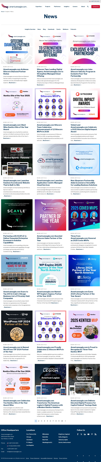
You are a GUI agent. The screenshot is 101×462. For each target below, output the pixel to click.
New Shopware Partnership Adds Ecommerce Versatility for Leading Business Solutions (84, 182)
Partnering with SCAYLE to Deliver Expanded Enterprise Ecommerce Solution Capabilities (15, 239)
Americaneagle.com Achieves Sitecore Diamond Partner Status (15, 71)
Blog (44, 29)
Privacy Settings (63, 458)
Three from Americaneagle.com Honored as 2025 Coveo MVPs (83, 238)
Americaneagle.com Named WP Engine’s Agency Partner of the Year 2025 (49, 294)
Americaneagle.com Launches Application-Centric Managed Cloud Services (50, 182)
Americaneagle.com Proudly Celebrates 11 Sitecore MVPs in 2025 (50, 349)
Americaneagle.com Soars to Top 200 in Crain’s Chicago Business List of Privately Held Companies (16, 295)
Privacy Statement (34, 458)
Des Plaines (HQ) (31, 434)
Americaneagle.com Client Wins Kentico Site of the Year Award (15, 127)
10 (62, 421)
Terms (27, 458)
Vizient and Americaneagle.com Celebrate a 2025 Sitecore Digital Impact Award (84, 128)
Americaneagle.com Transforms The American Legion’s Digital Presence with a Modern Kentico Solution (50, 404)
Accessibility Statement (46, 458)
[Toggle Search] (88, 6)
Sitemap (56, 458)
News (39, 29)
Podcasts (73, 29)
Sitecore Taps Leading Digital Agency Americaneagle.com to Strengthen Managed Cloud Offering (50, 72)
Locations (30, 430)
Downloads (51, 29)
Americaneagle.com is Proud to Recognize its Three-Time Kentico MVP (84, 349)
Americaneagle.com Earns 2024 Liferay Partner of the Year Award (83, 294)
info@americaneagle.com (14, 451)
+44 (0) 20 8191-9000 (14, 446)
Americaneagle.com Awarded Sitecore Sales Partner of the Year (49, 238)
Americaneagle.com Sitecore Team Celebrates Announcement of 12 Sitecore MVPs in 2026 (49, 128)
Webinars (65, 29)
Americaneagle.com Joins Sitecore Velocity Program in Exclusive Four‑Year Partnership (83, 72)
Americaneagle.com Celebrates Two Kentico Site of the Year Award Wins (16, 403)
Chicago (28, 437)
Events (59, 29)
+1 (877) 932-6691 (95, 1)
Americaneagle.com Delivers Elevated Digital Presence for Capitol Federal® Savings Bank (84, 403)
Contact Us (96, 6)
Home (2, 11)
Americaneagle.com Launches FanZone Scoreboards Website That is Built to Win (16, 182)
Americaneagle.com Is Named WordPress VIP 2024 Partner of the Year (16, 349)
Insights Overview (30, 29)
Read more (12, 82)
